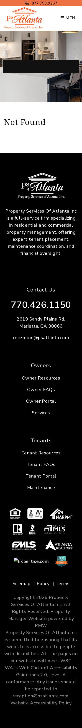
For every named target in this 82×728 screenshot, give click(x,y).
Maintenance (41, 488)
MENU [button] (71, 18)
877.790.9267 (44, 3)
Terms (62, 584)
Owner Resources (41, 378)
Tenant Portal (41, 476)
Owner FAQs (41, 390)
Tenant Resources (41, 453)
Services (41, 413)
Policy (43, 584)
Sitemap (22, 584)
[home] (23, 17)
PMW (41, 626)
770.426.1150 (41, 305)
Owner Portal (41, 401)
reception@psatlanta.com (41, 338)
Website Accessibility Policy (41, 703)
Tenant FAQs (41, 464)
